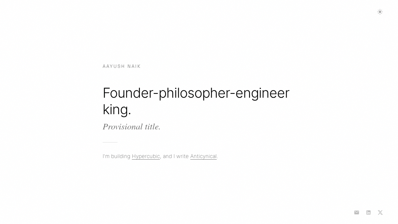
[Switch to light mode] (380, 12)
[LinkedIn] (368, 212)
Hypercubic (146, 156)
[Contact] (356, 212)
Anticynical (203, 156)
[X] (380, 212)
